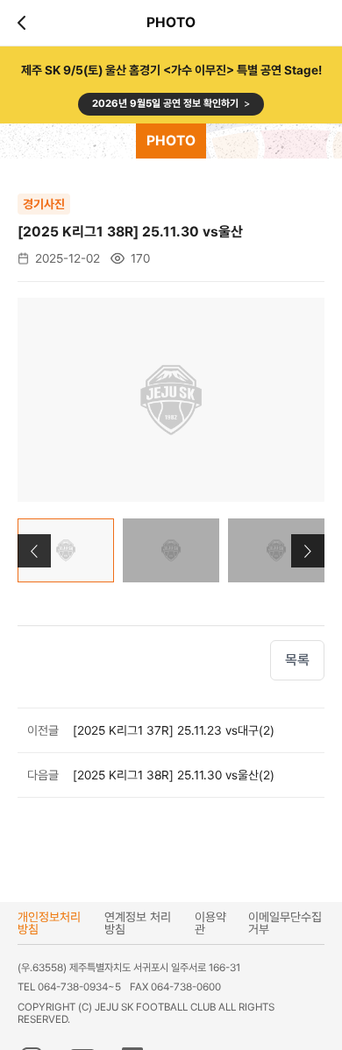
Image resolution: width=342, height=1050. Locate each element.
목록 (297, 660)
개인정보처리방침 (49, 923)
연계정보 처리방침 (137, 923)
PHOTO (171, 140)
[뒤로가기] (25, 23)
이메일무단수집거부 (285, 923)
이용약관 (210, 923)
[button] (307, 550)
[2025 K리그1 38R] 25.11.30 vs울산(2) (173, 775)
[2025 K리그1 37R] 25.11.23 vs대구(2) (173, 730)
